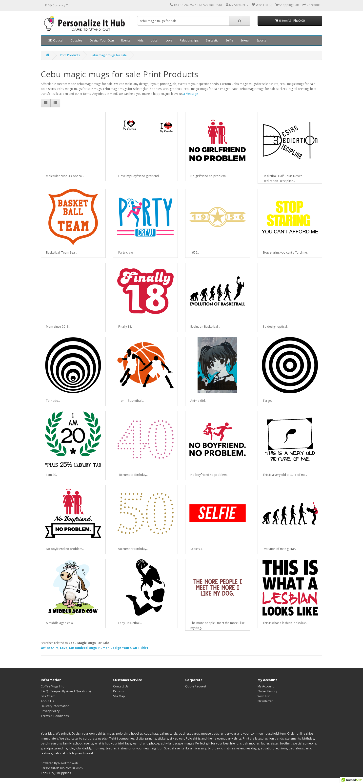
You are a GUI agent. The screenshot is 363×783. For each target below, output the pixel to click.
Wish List (264, 696)
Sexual (245, 40)
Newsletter (265, 701)
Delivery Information (55, 706)
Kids (140, 40)
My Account (266, 686)
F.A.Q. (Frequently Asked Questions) (66, 691)
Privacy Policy (50, 711)
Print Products (70, 55)
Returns (118, 691)
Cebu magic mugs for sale (108, 55)
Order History (267, 691)
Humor (103, 648)
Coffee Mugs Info (52, 686)
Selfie (229, 40)
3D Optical (55, 40)
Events (125, 40)
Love (169, 40)
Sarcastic (212, 40)
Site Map (119, 696)
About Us (47, 701)
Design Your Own (102, 40)
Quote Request (195, 686)
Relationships (189, 40)
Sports (261, 40)
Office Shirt (50, 648)
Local (154, 40)
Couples (76, 40)
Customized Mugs (83, 648)
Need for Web (68, 763)
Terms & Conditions (55, 716)
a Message (190, 94)
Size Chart (48, 696)
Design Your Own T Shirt (129, 648)
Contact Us (120, 686)
